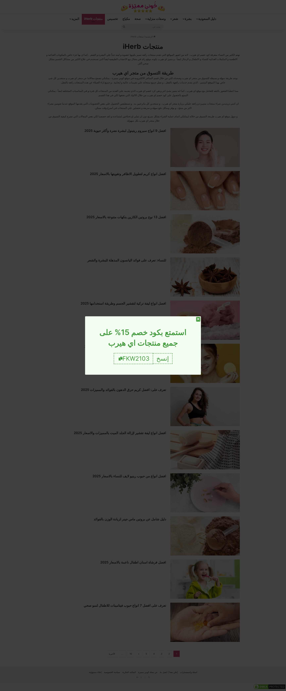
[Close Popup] (198, 319)
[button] (162, 358)
